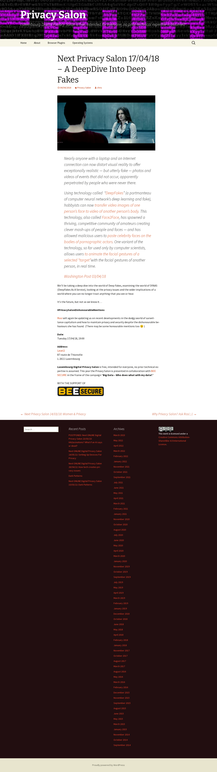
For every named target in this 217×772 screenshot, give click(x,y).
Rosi (59, 318)
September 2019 (122, 576)
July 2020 (118, 534)
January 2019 (120, 608)
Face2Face (110, 217)
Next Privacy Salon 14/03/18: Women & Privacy (53, 414)
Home (23, 42)
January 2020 (120, 561)
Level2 (61, 350)
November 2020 (122, 519)
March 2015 (119, 724)
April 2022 (118, 445)
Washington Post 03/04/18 (85, 276)
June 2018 (119, 624)
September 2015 (122, 703)
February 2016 (121, 687)
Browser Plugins (56, 42)
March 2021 (119, 503)
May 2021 (118, 492)
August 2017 (120, 661)
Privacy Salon (84, 87)
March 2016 (119, 682)
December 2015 (122, 692)
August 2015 (120, 708)
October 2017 (120, 655)
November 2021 (122, 466)
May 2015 (118, 718)
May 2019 (118, 587)
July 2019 (118, 582)
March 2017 (119, 666)
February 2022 (121, 456)
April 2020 (118, 550)
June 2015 (119, 713)
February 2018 (121, 640)
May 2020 (118, 545)
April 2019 (118, 592)
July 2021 (118, 482)
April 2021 (118, 498)
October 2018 (120, 619)
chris (99, 87)
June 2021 (119, 487)
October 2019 (120, 571)
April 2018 (118, 634)
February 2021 (121, 508)
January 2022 (120, 461)
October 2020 (120, 524)
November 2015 (122, 697)
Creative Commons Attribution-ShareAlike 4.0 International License (174, 441)
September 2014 (122, 745)
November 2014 (122, 734)
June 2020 (119, 540)
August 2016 (120, 671)
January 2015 (120, 729)
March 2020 (119, 555)
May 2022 (118, 440)
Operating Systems (82, 42)
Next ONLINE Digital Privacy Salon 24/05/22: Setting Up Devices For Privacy (85, 455)
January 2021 (120, 513)
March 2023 (119, 435)
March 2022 (119, 450)
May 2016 (118, 676)
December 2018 (122, 613)
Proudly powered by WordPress (108, 765)
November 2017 (122, 650)
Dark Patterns (75, 475)
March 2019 (119, 598)
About (37, 42)
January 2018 (120, 645)
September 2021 (122, 477)
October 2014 (120, 739)
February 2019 (121, 603)
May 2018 (118, 629)
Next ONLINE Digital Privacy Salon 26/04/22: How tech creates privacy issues (85, 467)
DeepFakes (114, 193)
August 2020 (120, 529)
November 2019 (122, 566)
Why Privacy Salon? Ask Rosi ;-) (174, 414)
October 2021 (120, 471)
